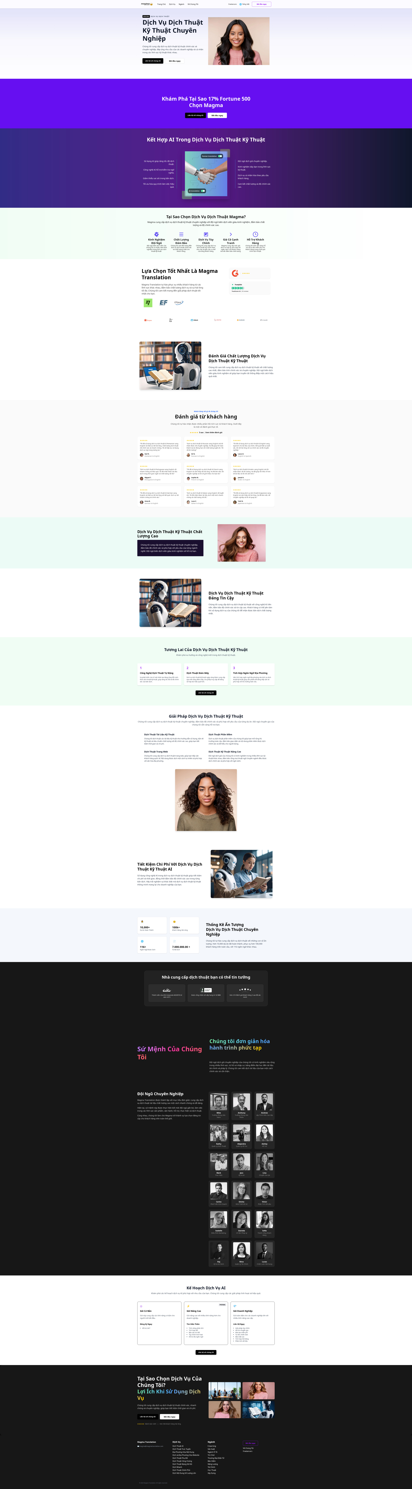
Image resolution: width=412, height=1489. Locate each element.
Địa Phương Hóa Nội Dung (183, 1452)
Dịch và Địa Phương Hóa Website (186, 1455)
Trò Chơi (211, 1455)
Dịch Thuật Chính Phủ (181, 1470)
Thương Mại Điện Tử (216, 1458)
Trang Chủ (161, 4)
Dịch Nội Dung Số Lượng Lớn (184, 1473)
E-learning (212, 1446)
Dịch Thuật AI (178, 1446)
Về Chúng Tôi (193, 4)
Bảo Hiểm (212, 1461)
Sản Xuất (211, 1449)
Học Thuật (212, 1470)
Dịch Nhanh (177, 1467)
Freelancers (232, 4)
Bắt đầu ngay (262, 4)
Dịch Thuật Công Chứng (182, 1461)
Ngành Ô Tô (212, 1452)
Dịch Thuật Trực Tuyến (182, 1449)
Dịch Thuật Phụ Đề (180, 1458)
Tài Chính (211, 1467)
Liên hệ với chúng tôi (153, 61)
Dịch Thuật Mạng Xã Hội (182, 1464)
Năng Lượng (213, 1464)
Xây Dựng (212, 1473)
